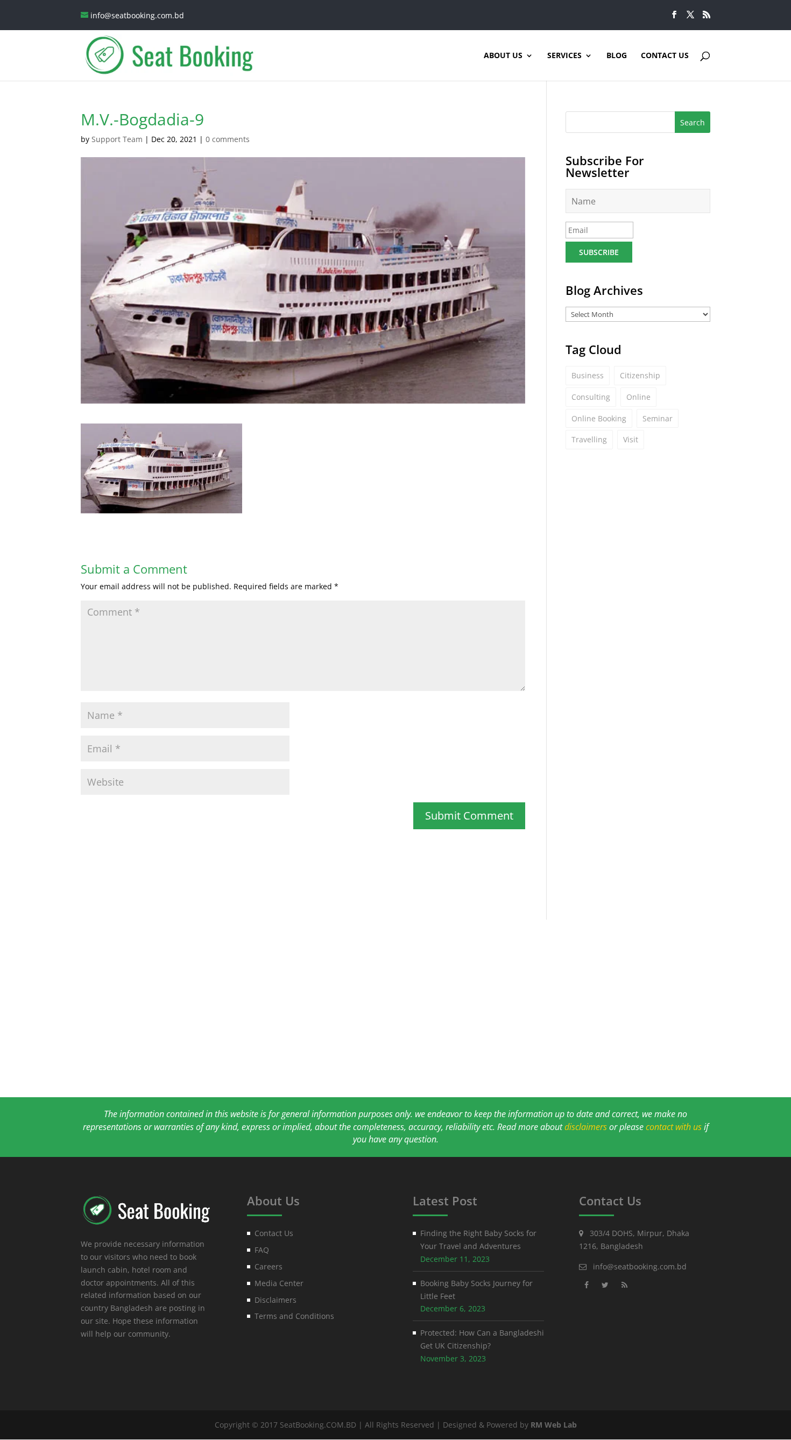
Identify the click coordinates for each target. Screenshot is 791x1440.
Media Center (279, 1283)
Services (564, 56)
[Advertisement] (395, 995)
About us (503, 56)
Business (587, 375)
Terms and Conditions (294, 1316)
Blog (616, 56)
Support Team (117, 139)
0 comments (228, 139)
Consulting (590, 397)
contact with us (674, 1127)
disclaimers (585, 1127)
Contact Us (665, 56)
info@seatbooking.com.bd (640, 1266)
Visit (630, 439)
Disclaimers (275, 1300)
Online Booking (598, 418)
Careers (268, 1266)
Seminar (657, 418)
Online (638, 397)
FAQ (262, 1250)
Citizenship (640, 375)
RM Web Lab (554, 1425)
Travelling (589, 439)
